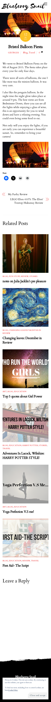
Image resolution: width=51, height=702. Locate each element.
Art (5, 391)
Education (20, 391)
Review (25, 276)
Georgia (13, 52)
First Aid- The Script (16, 565)
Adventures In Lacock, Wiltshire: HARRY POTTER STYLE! (23, 455)
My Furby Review (18, 194)
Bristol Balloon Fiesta (25, 46)
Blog (25, 52)
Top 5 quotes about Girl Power (22, 396)
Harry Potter (30, 445)
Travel (32, 52)
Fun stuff (14, 276)
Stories (33, 276)
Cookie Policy (13, 690)
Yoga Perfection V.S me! (18, 511)
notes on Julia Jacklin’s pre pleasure (24, 281)
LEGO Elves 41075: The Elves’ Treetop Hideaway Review (26, 201)
